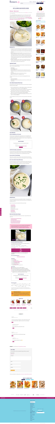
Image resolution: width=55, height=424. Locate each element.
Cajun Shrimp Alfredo (14, 219)
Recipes (11, 6)
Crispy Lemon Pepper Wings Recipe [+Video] (38, 62)
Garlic (15, 260)
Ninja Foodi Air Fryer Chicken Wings (43, 69)
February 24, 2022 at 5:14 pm (15, 317)
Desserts (31, 408)
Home (10, 6)
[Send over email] (0, 212)
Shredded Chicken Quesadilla (42, 44)
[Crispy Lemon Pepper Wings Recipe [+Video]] (38, 58)
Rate (21, 250)
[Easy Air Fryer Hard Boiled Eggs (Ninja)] (43, 74)
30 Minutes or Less (28, 379)
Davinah (14, 247)
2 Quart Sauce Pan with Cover (21, 256)
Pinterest (27, 227)
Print (21, 251)
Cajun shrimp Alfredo (17, 19)
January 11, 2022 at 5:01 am (15, 338)
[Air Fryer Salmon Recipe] (43, 58)
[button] (12, 239)
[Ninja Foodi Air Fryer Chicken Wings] (43, 67)
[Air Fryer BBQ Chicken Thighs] (43, 51)
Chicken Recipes (23, 379)
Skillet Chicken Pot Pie (34, 388)
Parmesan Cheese (17, 262)
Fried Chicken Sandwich (37, 29)
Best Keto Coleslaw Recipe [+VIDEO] (38, 77)
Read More (40, 17)
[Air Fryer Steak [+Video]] (38, 67)
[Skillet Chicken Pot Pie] (43, 34)
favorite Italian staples (29, 17)
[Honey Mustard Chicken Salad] (43, 27)
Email (11, 364)
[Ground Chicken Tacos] (38, 34)
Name (12, 361)
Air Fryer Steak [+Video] (37, 69)
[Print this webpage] (0, 213)
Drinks (31, 409)
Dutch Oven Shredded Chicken (42, 388)
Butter (15, 259)
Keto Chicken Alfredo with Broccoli (15, 220)
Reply (13, 341)
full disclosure (26, 12)
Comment (12, 355)
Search (38, 3)
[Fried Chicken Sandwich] (38, 27)
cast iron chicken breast (21, 18)
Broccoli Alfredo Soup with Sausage (15, 221)
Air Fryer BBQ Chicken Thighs (42, 54)
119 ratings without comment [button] (22, 346)
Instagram (20, 227)
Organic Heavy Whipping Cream (18, 261)
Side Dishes (32, 379)
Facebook (23, 227)
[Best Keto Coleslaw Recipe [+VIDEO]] (38, 74)
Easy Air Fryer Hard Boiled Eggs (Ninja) (43, 77)
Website (12, 367)
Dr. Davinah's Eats (15, 2)
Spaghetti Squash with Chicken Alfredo (16, 218)
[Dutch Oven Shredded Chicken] (38, 42)
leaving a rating (22, 294)
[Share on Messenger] (0, 215)
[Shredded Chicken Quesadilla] (43, 42)
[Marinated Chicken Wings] (38, 51)
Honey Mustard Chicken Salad (42, 29)
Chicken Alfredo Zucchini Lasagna (15, 222)
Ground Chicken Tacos (26, 388)
